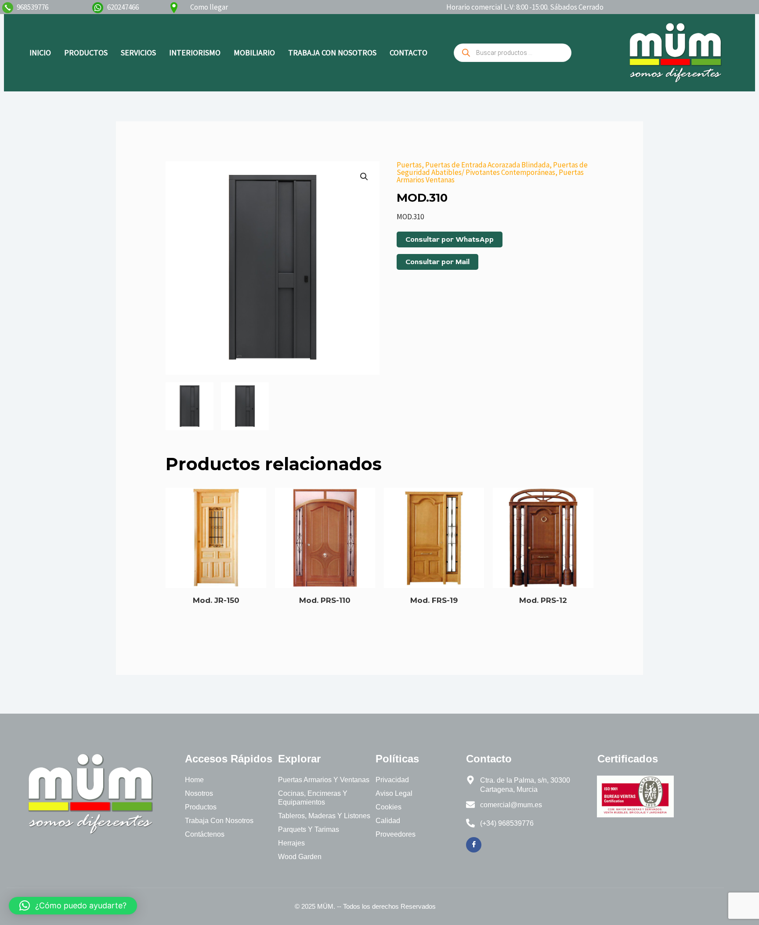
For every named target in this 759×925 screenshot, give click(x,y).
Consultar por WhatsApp (449, 239)
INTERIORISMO (194, 52)
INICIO (40, 52)
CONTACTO (408, 52)
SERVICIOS (138, 52)
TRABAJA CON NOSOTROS (332, 52)
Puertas (409, 165)
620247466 (123, 7)
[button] (364, 177)
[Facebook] (473, 844)
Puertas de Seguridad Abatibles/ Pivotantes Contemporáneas (492, 168)
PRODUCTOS (86, 52)
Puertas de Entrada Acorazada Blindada (487, 165)
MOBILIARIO (254, 52)
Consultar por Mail (437, 262)
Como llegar (209, 7)
